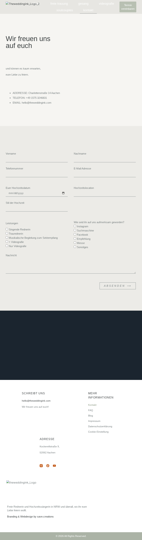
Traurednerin (16, 233)
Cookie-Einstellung (98, 431)
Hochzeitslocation (84, 187)
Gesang (83, 3)
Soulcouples (64, 10)
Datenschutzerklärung (100, 426)
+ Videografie (16, 241)
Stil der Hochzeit (15, 202)
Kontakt (88, 10)
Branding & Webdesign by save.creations (30, 516)
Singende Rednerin (19, 229)
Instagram (82, 226)
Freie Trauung (59, 3)
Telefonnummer (14, 168)
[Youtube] (54, 465)
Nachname (80, 153)
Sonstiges (82, 247)
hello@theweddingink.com (36, 400)
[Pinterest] (47, 465)
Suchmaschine (85, 230)
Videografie (106, 3)
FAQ (90, 410)
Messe (81, 243)
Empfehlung (83, 238)
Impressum (94, 421)
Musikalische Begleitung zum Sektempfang (33, 237)
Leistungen (12, 223)
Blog (90, 415)
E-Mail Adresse (82, 168)
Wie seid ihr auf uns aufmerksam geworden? (99, 222)
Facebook (82, 234)
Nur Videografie (17, 246)
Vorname (11, 153)
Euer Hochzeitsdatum (18, 187)
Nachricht (11, 255)
